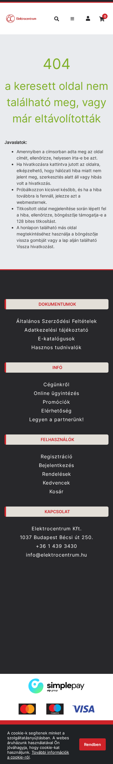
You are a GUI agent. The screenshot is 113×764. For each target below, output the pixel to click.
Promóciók (56, 402)
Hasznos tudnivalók (56, 347)
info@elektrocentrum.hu (56, 555)
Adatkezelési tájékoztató (56, 330)
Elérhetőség (56, 411)
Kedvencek (56, 483)
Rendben (92, 744)
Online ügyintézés (56, 393)
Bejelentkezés (56, 465)
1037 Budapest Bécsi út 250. (56, 537)
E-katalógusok (56, 339)
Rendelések (56, 474)
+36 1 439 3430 (56, 546)
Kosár (56, 491)
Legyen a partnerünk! (56, 419)
